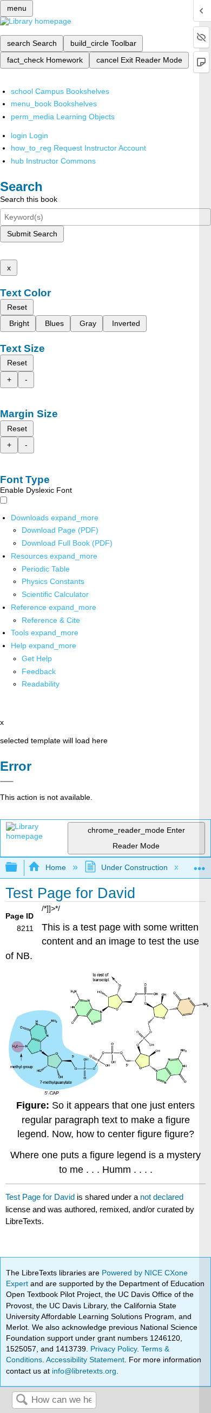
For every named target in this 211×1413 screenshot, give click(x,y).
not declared (161, 1196)
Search (21, 1400)
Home (55, 867)
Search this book (28, 199)
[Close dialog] (7, 781)
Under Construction (134, 867)
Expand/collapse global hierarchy (18, 867)
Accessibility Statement (85, 1359)
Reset (17, 307)
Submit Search (32, 233)
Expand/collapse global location (200, 864)
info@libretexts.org (83, 1371)
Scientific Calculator (55, 594)
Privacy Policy (113, 1348)
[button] (39, 671)
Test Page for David (40, 1196)
